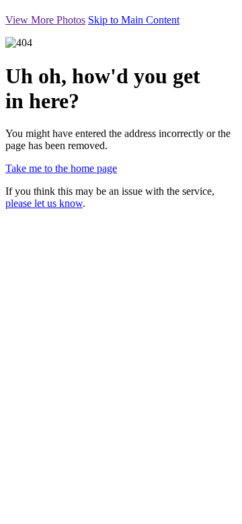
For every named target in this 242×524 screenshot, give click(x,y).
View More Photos (45, 20)
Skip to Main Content (133, 20)
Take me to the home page (61, 168)
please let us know (44, 203)
